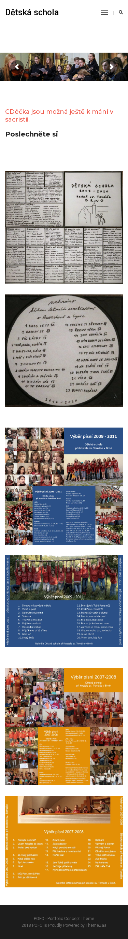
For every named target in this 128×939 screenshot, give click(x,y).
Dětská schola (32, 12)
